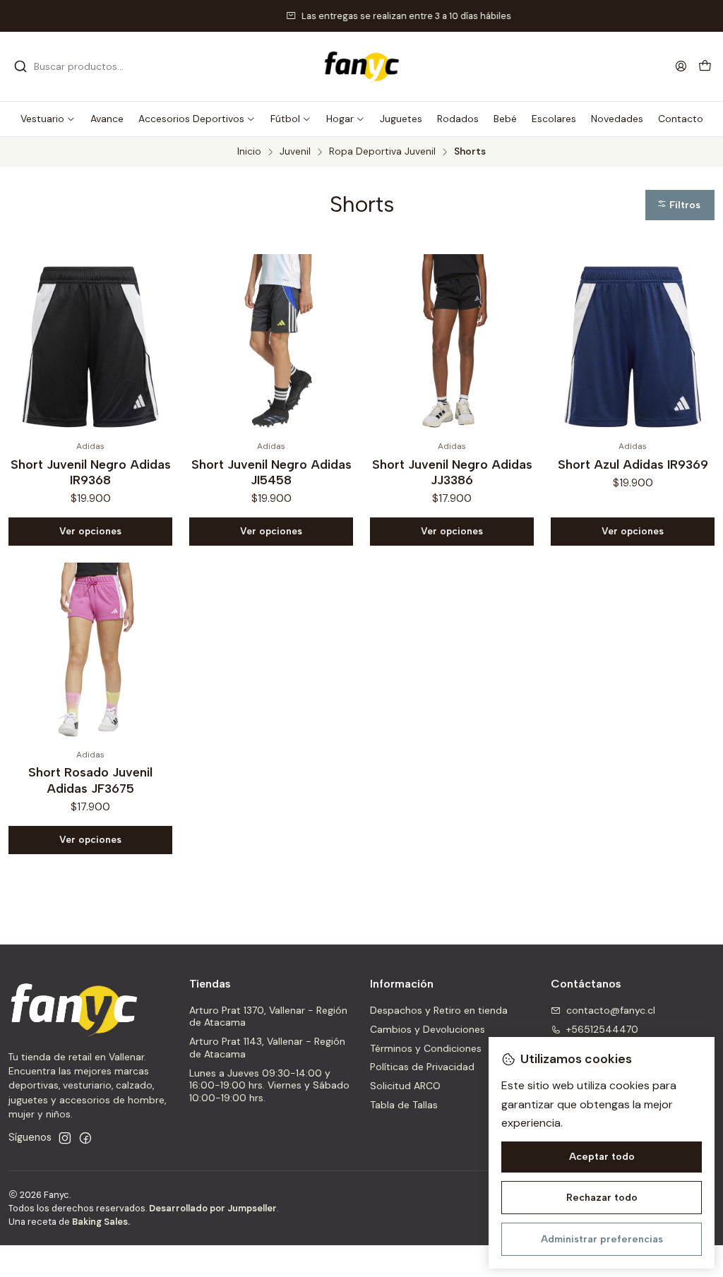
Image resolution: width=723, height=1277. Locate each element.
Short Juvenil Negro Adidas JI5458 (271, 472)
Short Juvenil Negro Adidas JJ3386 (452, 472)
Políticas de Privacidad (422, 1066)
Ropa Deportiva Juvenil (382, 152)
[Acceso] (681, 66)
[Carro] (705, 66)
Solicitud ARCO (405, 1085)
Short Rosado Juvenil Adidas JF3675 (90, 780)
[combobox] (86, 66)
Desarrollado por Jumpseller (213, 1208)
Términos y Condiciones (426, 1048)
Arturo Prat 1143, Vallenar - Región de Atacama (267, 1047)
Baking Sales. (101, 1222)
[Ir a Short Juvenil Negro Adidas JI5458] (271, 344)
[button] (48, 118)
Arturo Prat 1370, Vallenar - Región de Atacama (268, 1016)
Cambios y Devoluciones (427, 1029)
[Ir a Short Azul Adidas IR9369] (632, 344)
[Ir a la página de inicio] (361, 66)
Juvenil (295, 152)
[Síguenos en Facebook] (85, 1138)
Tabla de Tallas (404, 1104)
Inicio (249, 152)
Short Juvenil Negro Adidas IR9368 (91, 472)
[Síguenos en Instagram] (65, 1138)
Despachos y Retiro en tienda (439, 1010)
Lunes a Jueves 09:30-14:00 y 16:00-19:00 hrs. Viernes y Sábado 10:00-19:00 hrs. (269, 1085)
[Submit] (20, 66)
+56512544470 (602, 1029)
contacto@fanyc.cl (610, 1010)
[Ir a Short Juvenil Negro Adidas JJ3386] (452, 344)
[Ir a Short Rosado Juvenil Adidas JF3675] (90, 653)
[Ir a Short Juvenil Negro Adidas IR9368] (90, 344)
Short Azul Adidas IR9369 (633, 464)
